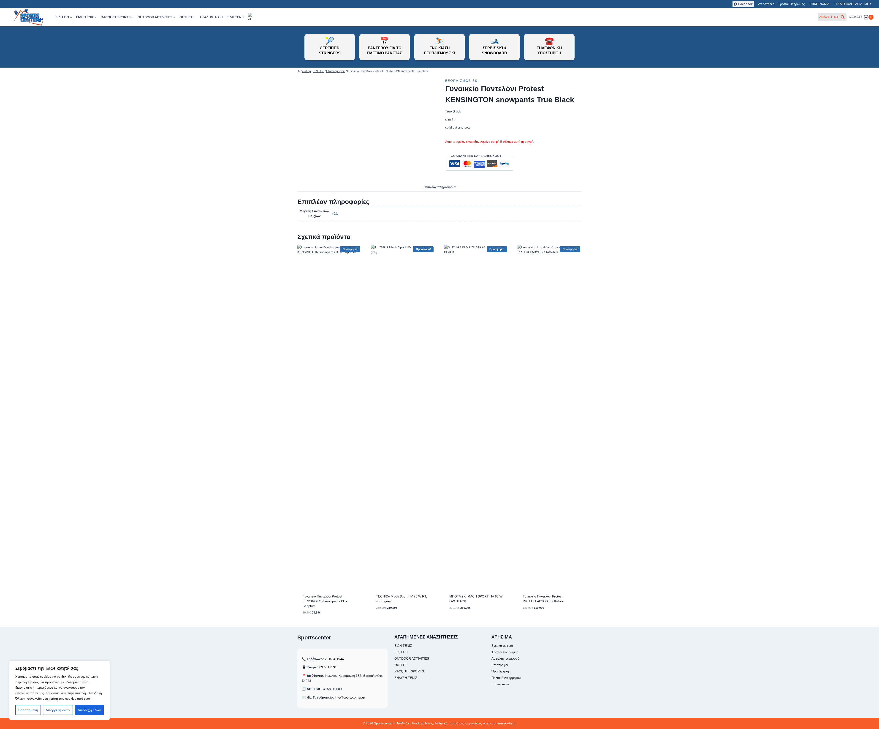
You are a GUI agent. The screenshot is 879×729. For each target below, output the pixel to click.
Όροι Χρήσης (500, 671)
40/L (335, 213)
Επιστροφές (500, 665)
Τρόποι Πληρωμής (791, 4)
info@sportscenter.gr (350, 697)
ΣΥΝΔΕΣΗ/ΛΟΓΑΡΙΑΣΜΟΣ (852, 4)
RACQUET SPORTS (409, 671)
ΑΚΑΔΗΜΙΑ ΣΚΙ (211, 17)
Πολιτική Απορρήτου (506, 678)
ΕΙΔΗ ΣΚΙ (401, 652)
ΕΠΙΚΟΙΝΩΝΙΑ (819, 4)
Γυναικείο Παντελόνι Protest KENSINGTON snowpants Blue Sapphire (325, 601)
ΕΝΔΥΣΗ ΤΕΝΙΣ (405, 678)
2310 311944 (334, 659)
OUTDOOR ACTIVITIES (411, 658)
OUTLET (400, 665)
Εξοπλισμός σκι (462, 80)
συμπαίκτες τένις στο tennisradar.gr (491, 723)
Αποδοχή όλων (89, 710)
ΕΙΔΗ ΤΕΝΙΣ (235, 17)
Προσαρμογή (28, 710)
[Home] (298, 71)
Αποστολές (766, 4)
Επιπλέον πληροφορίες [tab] (439, 187)
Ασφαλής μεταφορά (505, 658)
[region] (59, 690)
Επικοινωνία (500, 684)
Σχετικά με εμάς (502, 645)
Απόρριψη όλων (58, 710)
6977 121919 (329, 667)
